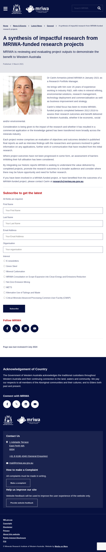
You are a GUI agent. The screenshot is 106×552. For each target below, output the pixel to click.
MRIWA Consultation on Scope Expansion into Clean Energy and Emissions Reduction (46, 277)
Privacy (6, 531)
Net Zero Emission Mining (18, 282)
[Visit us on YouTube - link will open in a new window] (35, 404)
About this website (11, 534)
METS (9, 287)
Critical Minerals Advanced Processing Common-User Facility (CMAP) (38, 298)
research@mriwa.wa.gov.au (68, 181)
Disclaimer (7, 527)
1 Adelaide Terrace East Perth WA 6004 (19, 446)
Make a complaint (18, 483)
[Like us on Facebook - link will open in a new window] (7, 404)
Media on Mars (61, 546)
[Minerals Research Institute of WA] (30, 8)
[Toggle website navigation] (5, 9)
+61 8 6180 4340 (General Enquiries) (28, 456)
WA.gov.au (7, 520)
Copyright (7, 523)
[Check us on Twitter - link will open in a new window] (16, 404)
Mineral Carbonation (15, 271)
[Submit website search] (99, 8)
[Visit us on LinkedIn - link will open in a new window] (25, 404)
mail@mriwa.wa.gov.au (21, 463)
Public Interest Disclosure (14, 538)
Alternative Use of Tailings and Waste (23, 293)
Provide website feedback (21, 503)
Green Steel (11, 266)
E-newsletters (12, 261)
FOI (4, 541)
